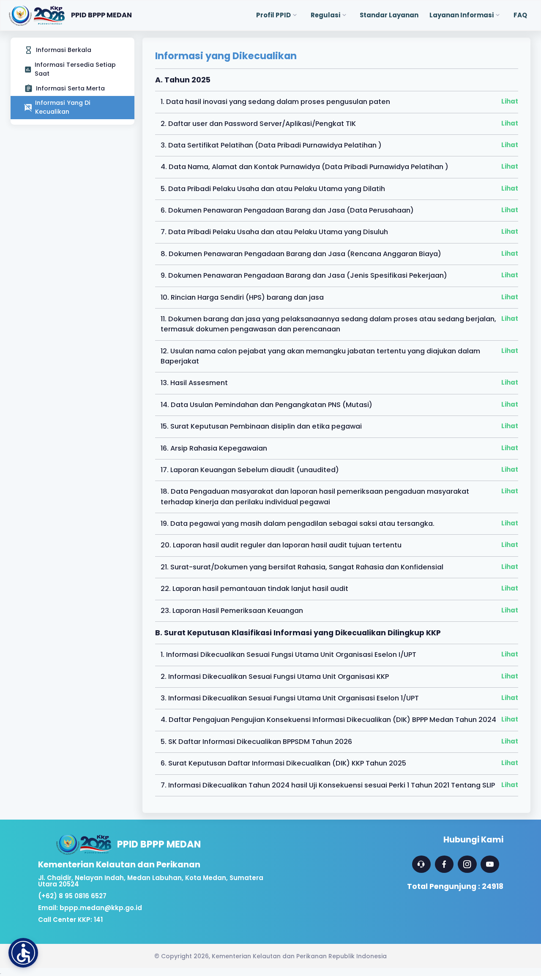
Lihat (509, 101)
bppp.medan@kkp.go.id (101, 907)
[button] (23, 953)
